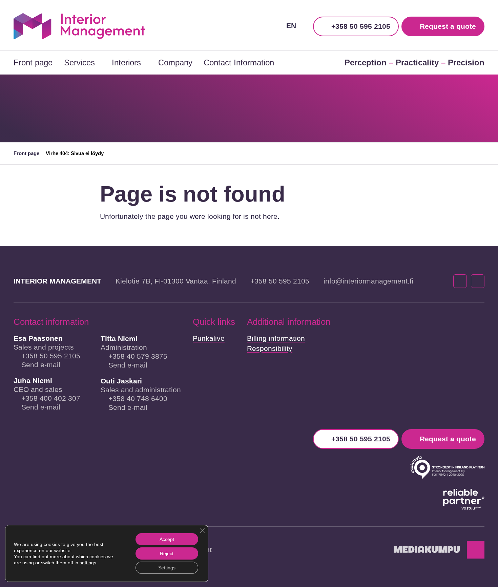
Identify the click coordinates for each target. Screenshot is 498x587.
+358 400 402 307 (50, 398)
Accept (167, 539)
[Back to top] (475, 550)
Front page (33, 62)
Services (79, 62)
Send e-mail (40, 365)
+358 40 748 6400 (137, 398)
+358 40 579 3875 (137, 356)
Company (175, 62)
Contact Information (239, 62)
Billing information (276, 338)
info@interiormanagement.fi (368, 281)
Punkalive (209, 338)
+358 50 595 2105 (360, 26)
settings (88, 562)
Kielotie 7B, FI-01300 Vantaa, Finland (176, 281)
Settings (166, 567)
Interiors (126, 62)
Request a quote (448, 26)
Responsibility (269, 348)
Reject (166, 553)
